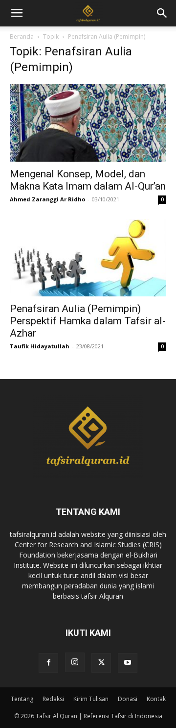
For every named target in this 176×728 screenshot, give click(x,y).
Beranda (22, 36)
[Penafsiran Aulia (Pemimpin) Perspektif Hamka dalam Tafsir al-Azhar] (88, 257)
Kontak (156, 699)
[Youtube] (127, 663)
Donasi (127, 699)
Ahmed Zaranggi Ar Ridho (47, 199)
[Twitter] (101, 663)
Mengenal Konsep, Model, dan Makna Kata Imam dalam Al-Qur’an (88, 180)
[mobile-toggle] (16, 13)
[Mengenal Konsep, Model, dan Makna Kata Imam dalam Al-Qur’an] (88, 123)
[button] (162, 13)
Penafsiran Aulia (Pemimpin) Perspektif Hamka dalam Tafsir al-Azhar (88, 321)
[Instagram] (75, 662)
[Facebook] (48, 663)
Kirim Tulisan (91, 699)
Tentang (22, 699)
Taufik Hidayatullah (39, 346)
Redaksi (53, 699)
